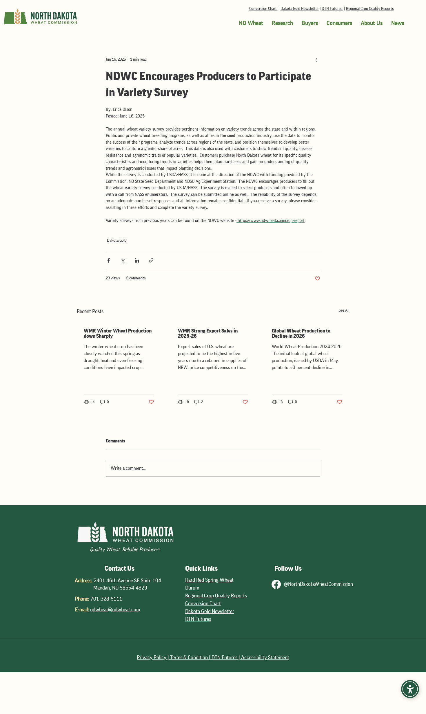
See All (344, 310)
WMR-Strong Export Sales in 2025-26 (208, 333)
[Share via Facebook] (108, 260)
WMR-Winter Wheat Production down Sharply (118, 333)
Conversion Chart (263, 9)
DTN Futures (332, 9)
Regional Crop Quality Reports (370, 9)
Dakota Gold (117, 240)
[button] (250, 23)
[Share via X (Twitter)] (122, 260)
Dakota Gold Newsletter (300, 9)
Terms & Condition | (191, 657)
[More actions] (316, 59)
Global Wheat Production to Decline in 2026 (301, 333)
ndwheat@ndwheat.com (115, 609)
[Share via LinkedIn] (137, 260)
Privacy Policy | (153, 657)
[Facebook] (276, 584)
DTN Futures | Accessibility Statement (250, 657)
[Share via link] (151, 260)
